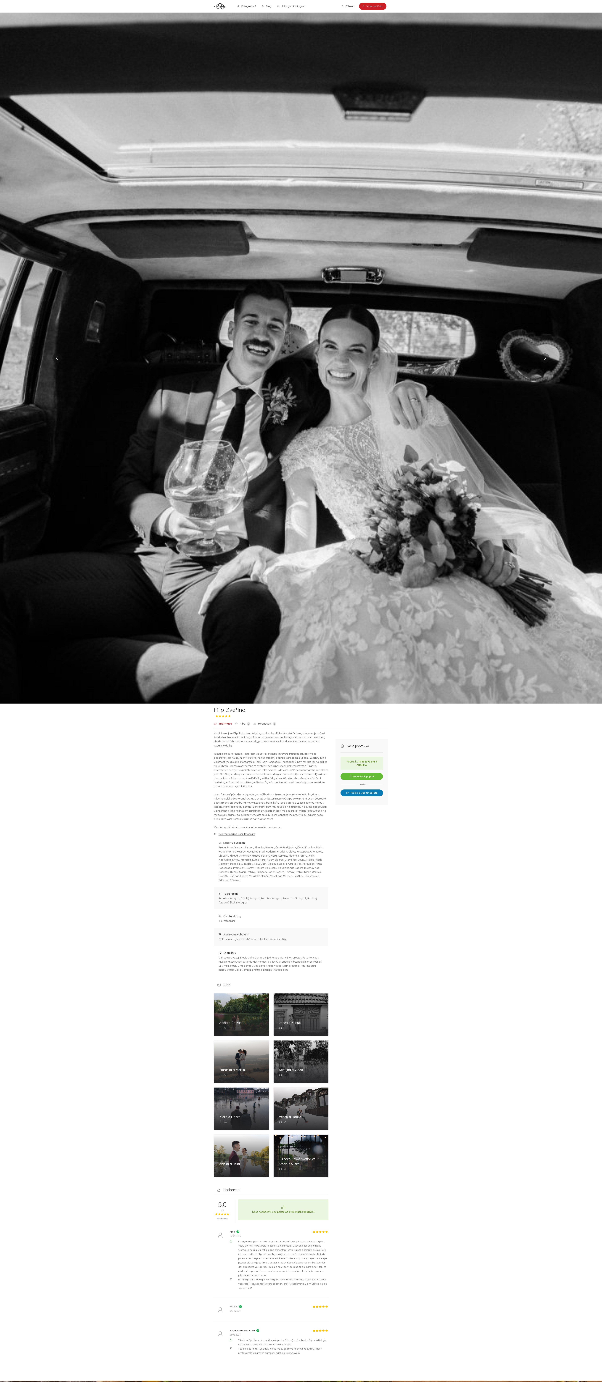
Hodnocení (266, 723)
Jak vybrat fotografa (293, 6)
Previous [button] (57, 358)
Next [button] (545, 358)
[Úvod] (220, 6)
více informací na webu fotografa (237, 833)
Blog (268, 6)
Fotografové (248, 6)
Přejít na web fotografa (364, 792)
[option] (301, 358)
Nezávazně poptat (363, 776)
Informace (225, 723)
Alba (244, 723)
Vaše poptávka (374, 6)
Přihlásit (349, 6)
